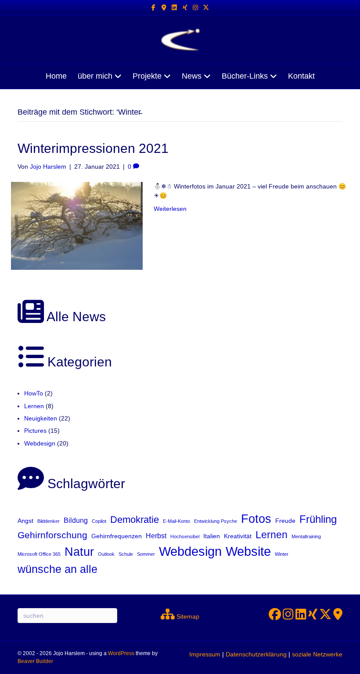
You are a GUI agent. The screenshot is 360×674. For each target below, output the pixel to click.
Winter (281, 554)
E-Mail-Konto (176, 521)
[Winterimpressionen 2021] (77, 225)
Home (56, 76)
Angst (25, 520)
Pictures (35, 430)
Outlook (106, 554)
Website (248, 551)
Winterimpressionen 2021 (93, 148)
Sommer (146, 554)
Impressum (204, 654)
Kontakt (301, 76)
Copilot (99, 521)
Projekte (147, 76)
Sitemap (187, 616)
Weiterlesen (170, 208)
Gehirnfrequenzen (116, 536)
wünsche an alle (57, 569)
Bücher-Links (245, 76)
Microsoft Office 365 (39, 554)
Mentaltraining (306, 536)
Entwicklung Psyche (215, 521)
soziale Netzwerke (317, 654)
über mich (95, 76)
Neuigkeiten (40, 418)
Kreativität (238, 536)
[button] (19, 654)
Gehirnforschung (52, 535)
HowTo (33, 393)
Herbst (156, 536)
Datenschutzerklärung (256, 654)
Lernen (34, 405)
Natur (79, 551)
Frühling (318, 519)
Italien (211, 536)
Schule (126, 554)
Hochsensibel (184, 536)
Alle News (75, 316)
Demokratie (134, 519)
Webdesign (39, 443)
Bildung (76, 520)
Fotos (256, 518)
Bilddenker (48, 521)
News (192, 76)
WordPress (121, 653)
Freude (285, 520)
